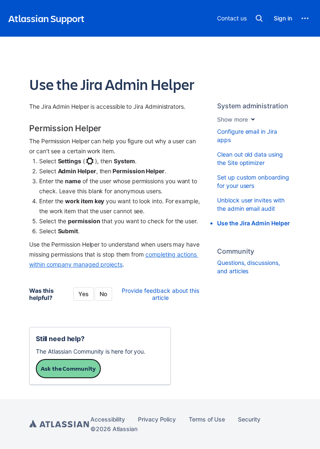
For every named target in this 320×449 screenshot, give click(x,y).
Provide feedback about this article (160, 294)
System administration (252, 106)
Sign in (283, 18)
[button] (259, 18)
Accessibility (107, 419)
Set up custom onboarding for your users (253, 181)
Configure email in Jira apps (247, 135)
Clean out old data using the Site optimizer (249, 158)
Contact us (231, 18)
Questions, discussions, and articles (248, 266)
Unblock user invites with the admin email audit (250, 204)
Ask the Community (68, 368)
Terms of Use (207, 419)
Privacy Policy (157, 419)
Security (249, 419)
